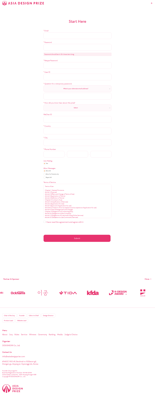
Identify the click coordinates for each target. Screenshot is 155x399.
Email (45, 31)
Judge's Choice (71, 334)
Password (47, 42)
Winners (32, 334)
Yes (47, 163)
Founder (22, 315)
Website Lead (21, 320)
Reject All (49, 177)
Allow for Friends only (52, 174)
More (147, 279)
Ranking (52, 334)
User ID (46, 72)
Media (60, 334)
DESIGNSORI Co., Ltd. (11, 345)
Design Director (48, 315)
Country (47, 126)
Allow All (48, 171)
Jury (11, 334)
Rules (17, 334)
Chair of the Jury (9, 315)
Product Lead (8, 320)
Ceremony (42, 334)
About (4, 334)
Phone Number (49, 149)
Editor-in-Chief (34, 315)
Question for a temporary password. (57, 84)
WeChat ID (47, 114)
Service (24, 334)
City (45, 138)
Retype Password (50, 60)
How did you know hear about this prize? (59, 103)
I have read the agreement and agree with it (64, 222)
